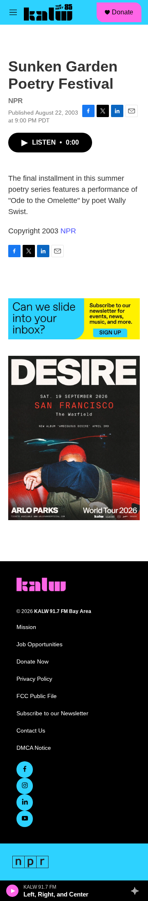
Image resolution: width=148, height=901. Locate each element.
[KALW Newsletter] (74, 318)
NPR (68, 231)
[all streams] (137, 890)
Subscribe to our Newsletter (52, 713)
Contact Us (30, 731)
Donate (122, 12)
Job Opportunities (39, 644)
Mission (26, 627)
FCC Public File (36, 696)
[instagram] (24, 786)
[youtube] (24, 819)
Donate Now (32, 662)
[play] (12, 891)
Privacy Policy (34, 679)
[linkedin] (24, 802)
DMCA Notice (33, 748)
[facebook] (24, 769)
